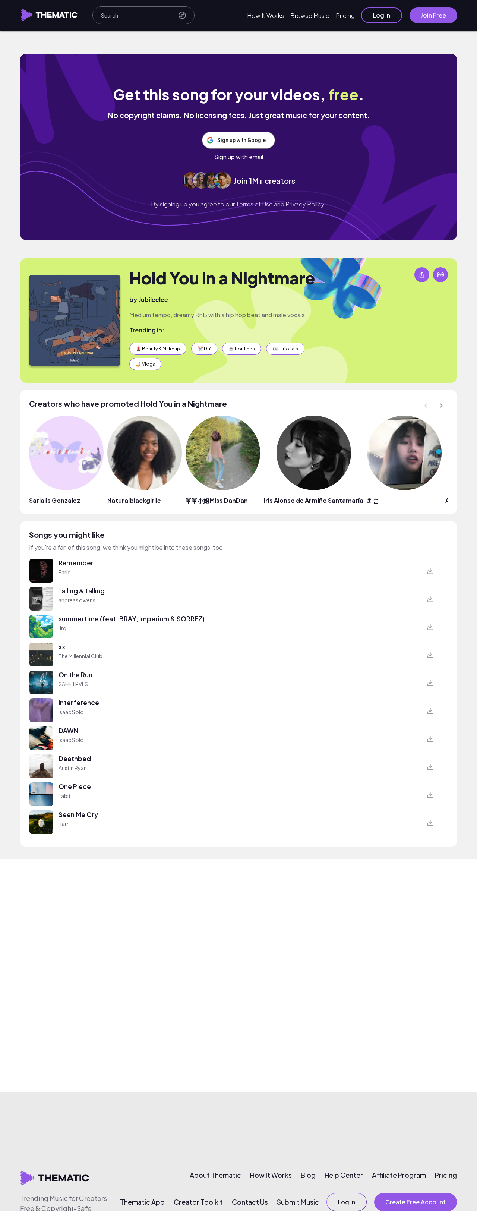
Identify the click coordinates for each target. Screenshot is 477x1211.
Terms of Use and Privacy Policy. (281, 204)
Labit (65, 795)
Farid (65, 572)
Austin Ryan (73, 767)
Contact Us (250, 1202)
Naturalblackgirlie (134, 500)
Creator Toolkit (198, 1202)
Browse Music (309, 15)
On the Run (75, 675)
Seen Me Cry (78, 814)
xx (62, 647)
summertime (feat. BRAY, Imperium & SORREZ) (132, 619)
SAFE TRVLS (73, 684)
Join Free (433, 15)
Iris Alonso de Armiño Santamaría (313, 500)
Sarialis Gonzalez (54, 500)
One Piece (75, 786)
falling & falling (82, 591)
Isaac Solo (71, 712)
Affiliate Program (399, 1175)
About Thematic (215, 1175)
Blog (308, 1175)
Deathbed (75, 758)
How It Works (265, 15)
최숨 (373, 500)
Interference (79, 702)
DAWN (68, 730)
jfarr (64, 823)
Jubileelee (153, 299)
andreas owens (77, 600)
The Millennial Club (80, 656)
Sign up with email (238, 157)
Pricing (345, 15)
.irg (62, 628)
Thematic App (142, 1202)
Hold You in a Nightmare (222, 277)
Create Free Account (415, 1202)
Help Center (344, 1175)
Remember (76, 563)
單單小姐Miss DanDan (217, 500)
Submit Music (298, 1202)
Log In (381, 15)
